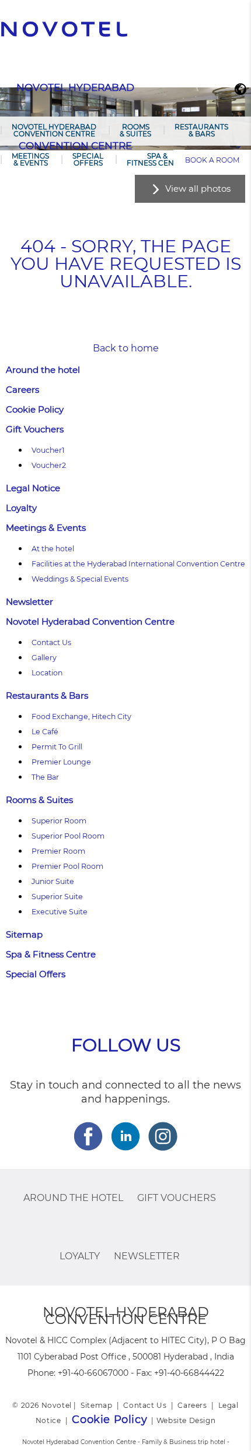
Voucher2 (49, 465)
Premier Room (58, 851)
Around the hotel (43, 369)
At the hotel (53, 548)
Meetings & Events (30, 159)
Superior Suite (57, 896)
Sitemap (24, 934)
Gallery (44, 657)
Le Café (45, 731)
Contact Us (51, 642)
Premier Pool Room (67, 866)
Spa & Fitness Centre (157, 159)
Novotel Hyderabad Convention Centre (54, 130)
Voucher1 (48, 450)
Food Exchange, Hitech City (81, 716)
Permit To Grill (57, 746)
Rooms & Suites (135, 130)
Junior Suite (53, 881)
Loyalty (21, 507)
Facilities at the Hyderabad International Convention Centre (138, 563)
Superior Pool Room (68, 836)
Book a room (212, 160)
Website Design (185, 1420)
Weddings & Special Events (80, 579)
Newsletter (29, 601)
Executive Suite (60, 911)
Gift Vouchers (35, 429)
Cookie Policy (35, 409)
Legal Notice (33, 488)
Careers (22, 389)
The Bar (45, 777)
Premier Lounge (61, 762)
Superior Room (59, 820)
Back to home (126, 348)
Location (47, 672)
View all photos (198, 188)
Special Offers (87, 159)
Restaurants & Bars (201, 130)
